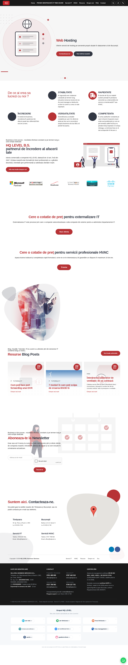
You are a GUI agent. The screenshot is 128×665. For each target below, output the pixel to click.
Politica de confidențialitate (71, 653)
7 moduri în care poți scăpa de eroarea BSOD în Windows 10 (63, 394)
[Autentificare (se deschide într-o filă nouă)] (118, 3)
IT (11, 387)
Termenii (80, 653)
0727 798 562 (50, 543)
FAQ (97, 3)
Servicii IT (68, 3)
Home (33, 3)
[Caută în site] (113, 3)
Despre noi (90, 3)
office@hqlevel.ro (22, 545)
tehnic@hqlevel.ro (71, 584)
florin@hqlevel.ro (71, 593)
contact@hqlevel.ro (68, 598)
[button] (93, 518)
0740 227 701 (22, 543)
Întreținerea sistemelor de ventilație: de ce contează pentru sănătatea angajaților (101, 387)
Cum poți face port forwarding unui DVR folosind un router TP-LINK (25, 394)
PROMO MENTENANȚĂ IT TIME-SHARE (50, 3)
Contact (103, 3)
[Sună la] (123, 3)
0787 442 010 (71, 582)
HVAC (75, 3)
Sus (98, 565)
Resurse (82, 3)
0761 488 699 (51, 582)
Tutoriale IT (17, 387)
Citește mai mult (16, 398)
